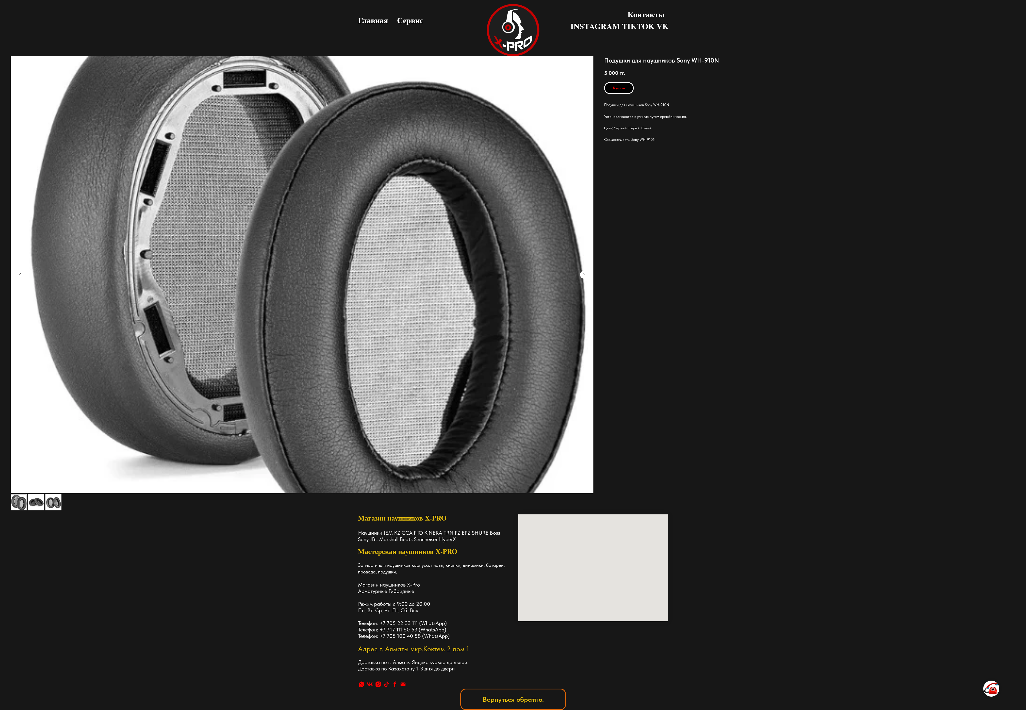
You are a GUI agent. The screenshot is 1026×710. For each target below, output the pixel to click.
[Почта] (403, 684)
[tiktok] (386, 684)
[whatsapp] (361, 684)
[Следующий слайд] (584, 275)
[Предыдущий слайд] (20, 275)
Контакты (646, 14)
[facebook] (394, 684)
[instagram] (378, 684)
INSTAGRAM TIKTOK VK (619, 26)
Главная (373, 20)
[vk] (370, 684)
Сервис (410, 20)
